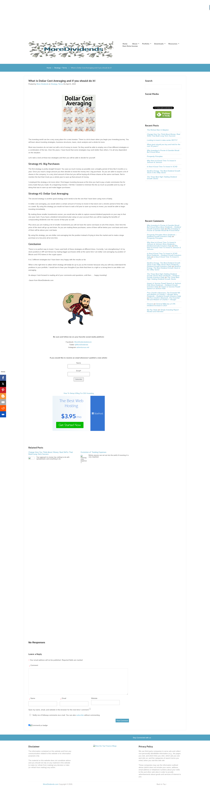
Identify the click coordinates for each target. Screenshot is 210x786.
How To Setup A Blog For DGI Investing (79, 393)
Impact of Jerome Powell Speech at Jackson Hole (163, 287)
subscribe (80, 715)
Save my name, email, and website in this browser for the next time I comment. (58, 710)
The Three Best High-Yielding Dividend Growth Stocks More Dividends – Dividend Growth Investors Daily (163, 275)
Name (32, 699)
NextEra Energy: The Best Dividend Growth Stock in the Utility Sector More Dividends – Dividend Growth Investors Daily (163, 264)
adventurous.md (83, 347)
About (134, 44)
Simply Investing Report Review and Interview (163, 310)
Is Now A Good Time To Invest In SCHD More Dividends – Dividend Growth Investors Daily (164, 255)
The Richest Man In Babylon (158, 130)
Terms (64, 68)
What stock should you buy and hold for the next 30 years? (163, 145)
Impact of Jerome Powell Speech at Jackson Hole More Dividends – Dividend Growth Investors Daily (164, 285)
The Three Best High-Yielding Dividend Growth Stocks (162, 178)
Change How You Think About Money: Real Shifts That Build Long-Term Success (163, 135)
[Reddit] (3, 408)
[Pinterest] (3, 390)
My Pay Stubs (152, 310)
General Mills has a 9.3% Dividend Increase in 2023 (161, 304)
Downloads (159, 44)
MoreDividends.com (50, 784)
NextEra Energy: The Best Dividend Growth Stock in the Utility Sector (163, 172)
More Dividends (43, 84)
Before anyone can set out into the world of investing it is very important (105, 454)
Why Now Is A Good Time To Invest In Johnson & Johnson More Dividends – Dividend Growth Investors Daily (161, 244)
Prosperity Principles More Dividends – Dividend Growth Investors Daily (162, 235)
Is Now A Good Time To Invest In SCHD (162, 167)
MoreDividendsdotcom (83, 342)
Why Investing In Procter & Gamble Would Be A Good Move (163, 151)
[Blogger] (3, 396)
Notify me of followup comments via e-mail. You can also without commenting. (66, 715)
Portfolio (145, 44)
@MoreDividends (81, 345)
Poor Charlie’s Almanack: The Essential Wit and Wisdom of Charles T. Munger (163, 299)
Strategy (57, 68)
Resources (172, 44)
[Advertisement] (105, 18)
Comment (33, 666)
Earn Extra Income (130, 46)
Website (94, 698)
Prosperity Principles (155, 156)
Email (63, 699)
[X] (3, 384)
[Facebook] (3, 378)
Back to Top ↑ (162, 784)
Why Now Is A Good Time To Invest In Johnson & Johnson (161, 161)
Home (125, 44)
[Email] (3, 402)
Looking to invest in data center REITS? (162, 140)
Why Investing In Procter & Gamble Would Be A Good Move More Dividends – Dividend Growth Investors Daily (164, 227)
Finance (150, 304)
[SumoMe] (3, 414)
